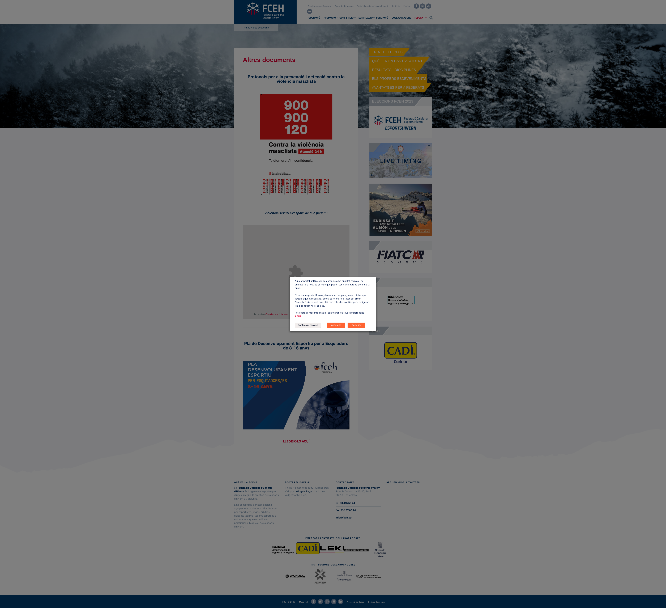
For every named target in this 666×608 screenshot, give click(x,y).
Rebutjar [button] (356, 325)
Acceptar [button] (336, 325)
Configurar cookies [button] (308, 325)
